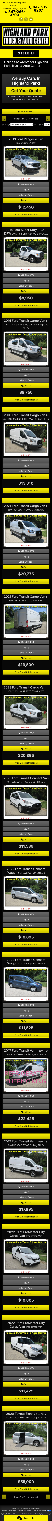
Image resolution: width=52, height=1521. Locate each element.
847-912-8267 (41, 8)
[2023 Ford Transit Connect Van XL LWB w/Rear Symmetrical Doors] (26, 802)
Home (14, 1508)
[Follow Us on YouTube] (31, 19)
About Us (19, 1508)
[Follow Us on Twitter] (26, 19)
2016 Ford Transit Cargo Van (26, 416)
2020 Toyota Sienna (26, 1415)
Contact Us (26, 1508)
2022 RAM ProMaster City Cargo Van (26, 1234)
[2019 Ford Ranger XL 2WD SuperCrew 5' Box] (26, 163)
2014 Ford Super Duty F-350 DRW (26, 231)
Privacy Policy (35, 1508)
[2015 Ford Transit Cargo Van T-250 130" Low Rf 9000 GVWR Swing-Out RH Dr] (26, 349)
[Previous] (4, 118)
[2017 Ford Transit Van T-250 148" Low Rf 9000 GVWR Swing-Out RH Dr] (26, 1075)
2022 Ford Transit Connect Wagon (26, 870)
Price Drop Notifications (26, 214)
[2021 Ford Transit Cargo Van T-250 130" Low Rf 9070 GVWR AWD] (26, 530)
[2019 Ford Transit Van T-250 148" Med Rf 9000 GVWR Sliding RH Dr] (26, 1166)
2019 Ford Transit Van (26, 1143)
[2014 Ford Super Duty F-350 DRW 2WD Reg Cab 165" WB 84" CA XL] (26, 254)
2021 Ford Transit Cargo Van (26, 507)
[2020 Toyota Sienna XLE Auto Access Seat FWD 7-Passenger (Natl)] (26, 1438)
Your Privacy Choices (40, 1510)
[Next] (48, 118)
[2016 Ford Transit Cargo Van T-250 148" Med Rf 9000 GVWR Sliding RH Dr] (26, 439)
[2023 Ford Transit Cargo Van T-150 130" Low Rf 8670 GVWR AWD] (26, 712)
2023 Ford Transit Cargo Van (26, 689)
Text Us (27, 200)
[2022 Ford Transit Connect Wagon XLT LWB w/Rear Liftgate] (26, 893)
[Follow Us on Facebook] (21, 19)
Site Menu (26, 53)
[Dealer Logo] (26, 35)
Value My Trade (26, 195)
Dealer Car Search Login (8, 1510)
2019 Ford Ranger (26, 140)
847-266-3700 (16, 13)
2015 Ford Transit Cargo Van (26, 324)
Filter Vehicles (27, 111)
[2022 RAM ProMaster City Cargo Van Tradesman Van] (26, 1256)
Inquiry (26, 189)
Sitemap (29, 1510)
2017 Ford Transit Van (26, 1052)
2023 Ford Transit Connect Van (26, 779)
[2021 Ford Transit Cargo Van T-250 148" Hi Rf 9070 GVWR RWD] (26, 621)
